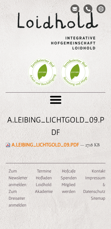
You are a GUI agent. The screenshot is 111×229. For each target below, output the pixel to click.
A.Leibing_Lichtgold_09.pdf (45, 144)
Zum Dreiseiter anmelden (17, 198)
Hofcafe (68, 170)
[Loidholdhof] (55, 31)
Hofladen (44, 177)
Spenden (69, 177)
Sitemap (98, 198)
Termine (43, 170)
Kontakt (98, 170)
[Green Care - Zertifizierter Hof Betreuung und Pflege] (75, 81)
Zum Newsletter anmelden (18, 177)
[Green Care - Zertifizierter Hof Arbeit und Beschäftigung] (42, 81)
